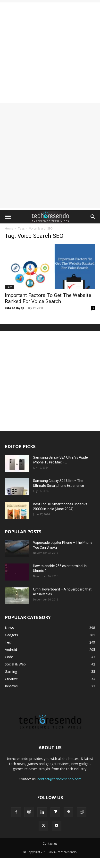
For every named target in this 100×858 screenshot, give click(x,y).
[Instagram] (29, 812)
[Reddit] (81, 812)
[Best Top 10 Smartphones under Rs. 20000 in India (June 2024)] (17, 510)
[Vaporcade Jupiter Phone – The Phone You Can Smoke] (17, 548)
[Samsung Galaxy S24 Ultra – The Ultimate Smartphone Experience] (17, 486)
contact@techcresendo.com (59, 779)
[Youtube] (56, 825)
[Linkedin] (42, 812)
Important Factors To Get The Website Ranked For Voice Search (48, 298)
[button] (8, 216)
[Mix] (55, 812)
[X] (43, 825)
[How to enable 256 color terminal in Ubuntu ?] (17, 572)
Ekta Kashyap (14, 308)
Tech (9, 287)
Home (9, 228)
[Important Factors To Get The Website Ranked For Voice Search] (50, 266)
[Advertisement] (50, 52)
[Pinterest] (68, 812)
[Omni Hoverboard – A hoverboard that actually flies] (17, 595)
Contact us (50, 843)
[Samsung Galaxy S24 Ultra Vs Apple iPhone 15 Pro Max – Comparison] (17, 463)
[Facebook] (16, 812)
